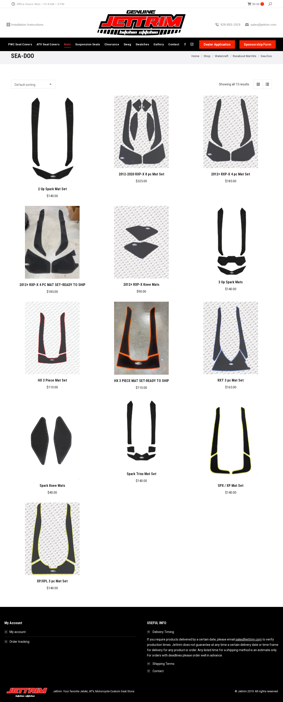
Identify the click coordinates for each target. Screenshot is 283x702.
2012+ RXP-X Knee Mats (141, 284)
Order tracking (19, 641)
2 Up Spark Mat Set (52, 189)
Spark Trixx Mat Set (141, 474)
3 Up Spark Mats (230, 282)
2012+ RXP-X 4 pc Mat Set (230, 174)
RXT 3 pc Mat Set (231, 380)
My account (18, 632)
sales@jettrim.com (248, 639)
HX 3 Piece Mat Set (52, 380)
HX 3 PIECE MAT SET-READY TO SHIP (141, 381)
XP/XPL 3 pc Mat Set (52, 581)
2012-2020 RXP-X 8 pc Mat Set (141, 174)
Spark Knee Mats (52, 485)
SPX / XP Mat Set (230, 485)
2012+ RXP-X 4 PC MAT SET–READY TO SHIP (52, 285)
